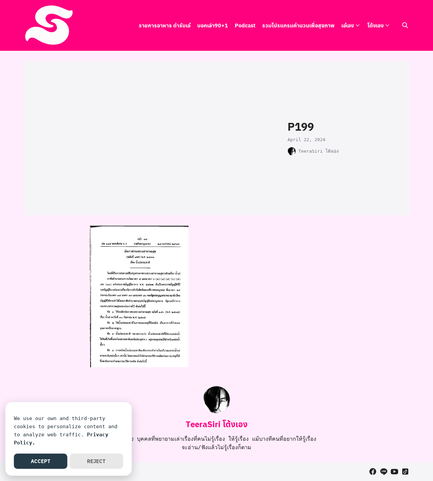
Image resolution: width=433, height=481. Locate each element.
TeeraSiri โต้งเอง (318, 151)
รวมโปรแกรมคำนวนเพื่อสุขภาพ (298, 25)
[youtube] (394, 471)
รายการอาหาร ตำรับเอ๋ (164, 25)
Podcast (245, 25)
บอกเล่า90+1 (212, 25)
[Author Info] (216, 411)
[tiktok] (405, 471)
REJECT (96, 461)
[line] (384, 471)
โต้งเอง (375, 25)
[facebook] (373, 471)
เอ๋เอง (347, 25)
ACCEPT (40, 461)
